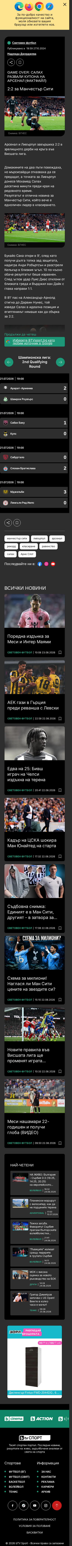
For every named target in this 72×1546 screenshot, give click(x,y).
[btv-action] (34, 1419)
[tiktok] (23, 1505)
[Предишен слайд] (8, 362)
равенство (48, 546)
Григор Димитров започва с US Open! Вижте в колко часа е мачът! (42, 1299)
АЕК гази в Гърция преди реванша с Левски (33, 705)
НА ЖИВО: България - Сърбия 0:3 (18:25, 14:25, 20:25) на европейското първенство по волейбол (43, 1179)
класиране (28, 546)
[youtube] (35, 1505)
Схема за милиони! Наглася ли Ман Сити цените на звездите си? (31, 984)
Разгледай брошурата (31, 1332)
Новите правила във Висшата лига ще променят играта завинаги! (28, 1055)
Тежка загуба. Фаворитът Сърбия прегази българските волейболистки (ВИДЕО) (43, 1228)
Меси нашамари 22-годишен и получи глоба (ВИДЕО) (28, 1127)
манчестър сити (17, 538)
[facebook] (12, 1505)
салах (10, 554)
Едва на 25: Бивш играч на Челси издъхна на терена (26, 774)
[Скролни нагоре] (57, 1505)
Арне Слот (27, 554)
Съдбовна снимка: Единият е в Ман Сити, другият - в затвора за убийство (30, 912)
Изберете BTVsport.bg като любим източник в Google (34, 341)
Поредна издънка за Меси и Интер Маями (29, 639)
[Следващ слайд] (60, 362)
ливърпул (39, 538)
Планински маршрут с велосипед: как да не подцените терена (43, 1204)
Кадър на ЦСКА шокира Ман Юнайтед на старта (31, 843)
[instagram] (46, 1505)
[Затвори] (65, 4)
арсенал (57, 538)
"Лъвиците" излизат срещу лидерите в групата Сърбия (42, 1252)
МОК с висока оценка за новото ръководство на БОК (43, 1275)
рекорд (11, 546)
